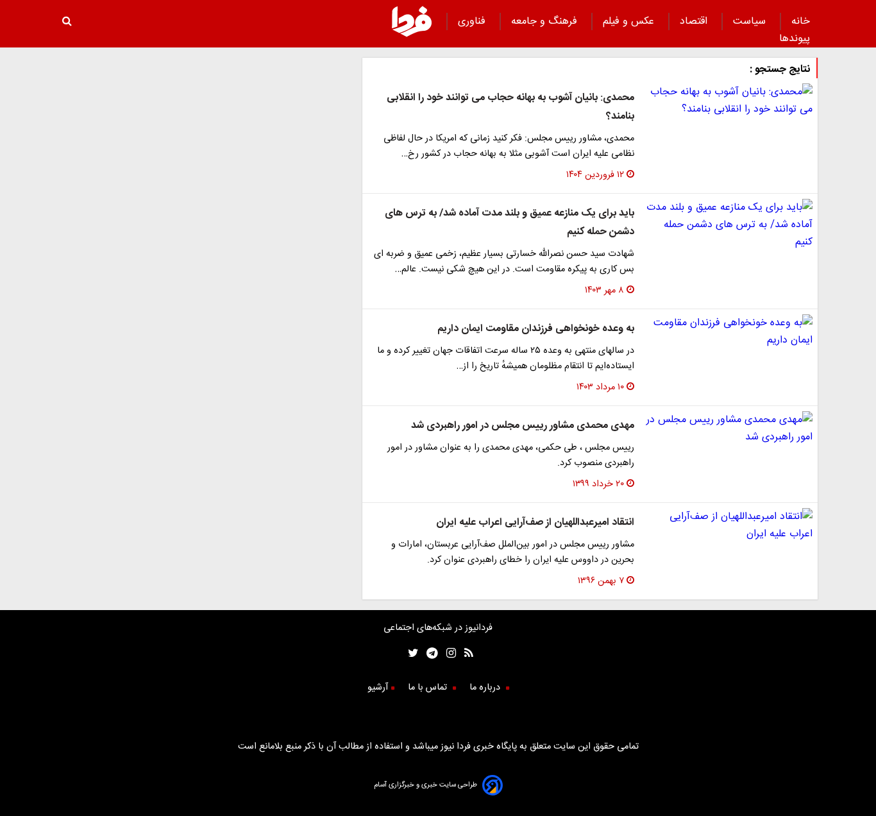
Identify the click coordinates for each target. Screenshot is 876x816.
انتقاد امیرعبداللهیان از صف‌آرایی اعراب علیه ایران (535, 522)
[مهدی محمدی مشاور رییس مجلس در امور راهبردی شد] (728, 428)
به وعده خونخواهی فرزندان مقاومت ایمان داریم (535, 328)
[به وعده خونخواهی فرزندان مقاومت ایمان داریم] (728, 331)
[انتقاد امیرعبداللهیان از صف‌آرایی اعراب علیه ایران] (728, 525)
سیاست (751, 21)
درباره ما (486, 687)
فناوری (473, 21)
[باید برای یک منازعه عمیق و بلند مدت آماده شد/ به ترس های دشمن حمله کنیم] (728, 225)
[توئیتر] (410, 654)
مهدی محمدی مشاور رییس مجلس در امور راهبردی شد (522, 425)
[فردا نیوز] (411, 35)
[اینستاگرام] (447, 654)
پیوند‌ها (794, 38)
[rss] (464, 654)
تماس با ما (429, 687)
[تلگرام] (428, 654)
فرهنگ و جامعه (545, 21)
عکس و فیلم (630, 21)
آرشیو (377, 687)
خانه (800, 21)
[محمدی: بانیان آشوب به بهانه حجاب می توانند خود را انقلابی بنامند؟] (728, 100)
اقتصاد (695, 21)
